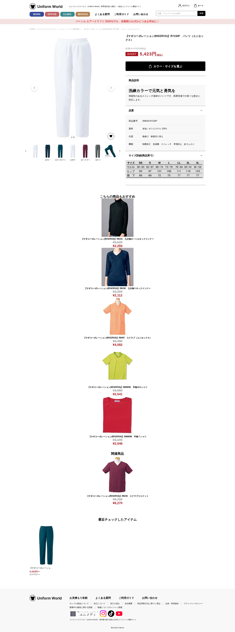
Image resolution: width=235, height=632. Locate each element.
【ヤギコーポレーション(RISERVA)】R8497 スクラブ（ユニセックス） (117, 338)
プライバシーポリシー (193, 603)
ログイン (186, 5)
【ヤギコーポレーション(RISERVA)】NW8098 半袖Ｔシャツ (117, 436)
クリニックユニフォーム (47, 29)
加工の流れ (115, 603)
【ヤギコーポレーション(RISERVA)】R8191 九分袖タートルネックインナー (117, 239)
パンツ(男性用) (73, 29)
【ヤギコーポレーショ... (41, 568)
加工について (99, 603)
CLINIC (67, 14)
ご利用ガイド (121, 14)
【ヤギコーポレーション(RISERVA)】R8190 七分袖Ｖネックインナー (117, 288)
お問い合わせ (140, 14)
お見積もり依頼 (78, 598)
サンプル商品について (79, 603)
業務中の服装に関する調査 (81, 607)
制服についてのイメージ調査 (110, 607)
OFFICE (52, 14)
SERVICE (83, 14)
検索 (202, 13)
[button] (111, 88)
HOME (32, 29)
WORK (37, 14)
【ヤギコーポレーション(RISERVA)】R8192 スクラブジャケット (117, 496)
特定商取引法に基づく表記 (148, 603)
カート (201, 5)
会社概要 (128, 603)
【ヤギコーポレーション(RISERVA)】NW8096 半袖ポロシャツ (117, 387)
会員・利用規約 (172, 603)
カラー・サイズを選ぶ (167, 66)
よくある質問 (102, 14)
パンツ (62, 29)
